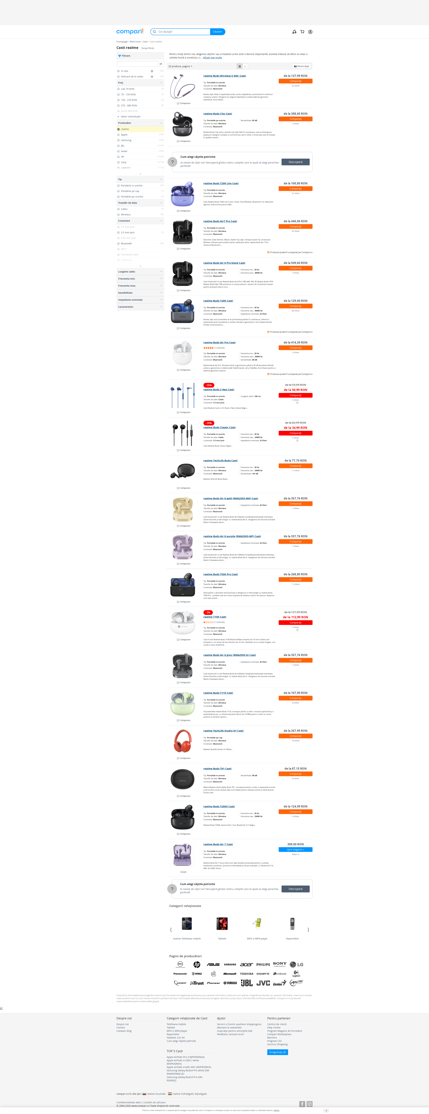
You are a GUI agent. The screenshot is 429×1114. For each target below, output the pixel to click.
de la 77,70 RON (296, 460)
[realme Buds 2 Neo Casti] (185, 395)
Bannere (272, 1037)
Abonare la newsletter (229, 1027)
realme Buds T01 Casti (217, 768)
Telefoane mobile (176, 1024)
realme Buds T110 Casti (218, 693)
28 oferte (295, 310)
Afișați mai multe (212, 57)
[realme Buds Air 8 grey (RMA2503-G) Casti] (185, 665)
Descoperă (295, 162)
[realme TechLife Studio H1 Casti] (185, 741)
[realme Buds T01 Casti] (185, 779)
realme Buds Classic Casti (219, 427)
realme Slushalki (156, 1093)
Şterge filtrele (147, 48)
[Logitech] (296, 973)
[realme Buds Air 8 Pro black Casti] (185, 273)
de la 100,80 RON (296, 183)
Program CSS (274, 1040)
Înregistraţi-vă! (277, 1052)
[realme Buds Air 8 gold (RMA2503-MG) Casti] (185, 509)
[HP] (197, 964)
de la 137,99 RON (296, 76)
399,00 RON (295, 844)
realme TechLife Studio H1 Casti (223, 730)
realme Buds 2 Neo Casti (218, 389)
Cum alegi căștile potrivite (197, 157)
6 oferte (295, 816)
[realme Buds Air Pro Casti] (185, 353)
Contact (120, 1027)
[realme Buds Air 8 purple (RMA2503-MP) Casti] (185, 546)
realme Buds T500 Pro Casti (220, 574)
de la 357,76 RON (296, 498)
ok (161, 63)
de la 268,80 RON (296, 574)
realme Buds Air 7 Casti (218, 844)
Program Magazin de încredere (284, 1030)
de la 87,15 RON (296, 768)
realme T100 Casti (214, 617)
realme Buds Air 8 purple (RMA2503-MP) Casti (232, 536)
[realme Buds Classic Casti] (185, 433)
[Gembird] (180, 983)
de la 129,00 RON (296, 301)
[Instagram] (310, 1103)
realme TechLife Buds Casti (220, 460)
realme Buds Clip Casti (217, 113)
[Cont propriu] (310, 31)
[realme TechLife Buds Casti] (185, 471)
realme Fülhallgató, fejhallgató (190, 1093)
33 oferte (295, 231)
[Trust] (197, 983)
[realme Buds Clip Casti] (185, 124)
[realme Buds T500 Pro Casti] (185, 584)
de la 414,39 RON (296, 342)
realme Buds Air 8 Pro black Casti (224, 263)
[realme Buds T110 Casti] (185, 703)
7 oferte (295, 508)
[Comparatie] (294, 31)
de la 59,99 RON (295, 385)
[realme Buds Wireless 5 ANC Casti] (185, 86)
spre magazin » (295, 849)
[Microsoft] (230, 973)
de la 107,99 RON (296, 693)
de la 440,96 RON (296, 221)
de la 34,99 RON (295, 428)
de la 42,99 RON (295, 423)
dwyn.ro (295, 854)
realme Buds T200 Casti (218, 300)
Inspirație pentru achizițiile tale (234, 1030)
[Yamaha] (230, 983)
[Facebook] (302, 1103)
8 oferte (295, 702)
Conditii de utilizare (154, 1102)
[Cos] (302, 31)
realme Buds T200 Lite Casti (221, 183)
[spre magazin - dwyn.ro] (185, 854)
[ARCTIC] (296, 983)
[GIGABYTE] (263, 973)
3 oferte (295, 273)
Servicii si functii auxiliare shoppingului (239, 1024)
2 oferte (295, 123)
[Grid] (245, 66)
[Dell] (180, 964)
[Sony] (280, 964)
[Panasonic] (180, 973)
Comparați (295, 81)
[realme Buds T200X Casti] (185, 817)
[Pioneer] (213, 983)
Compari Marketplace (279, 1034)
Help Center (274, 1027)
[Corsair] (280, 973)
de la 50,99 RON (295, 390)
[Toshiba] (246, 973)
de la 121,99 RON (295, 612)
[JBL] (246, 983)
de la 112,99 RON (295, 617)
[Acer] (246, 964)
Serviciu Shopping (277, 1044)
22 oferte (295, 85)
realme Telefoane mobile (187, 938)
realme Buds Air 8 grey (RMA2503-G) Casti (229, 655)
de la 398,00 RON (296, 114)
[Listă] (239, 66)
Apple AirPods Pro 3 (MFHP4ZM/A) (185, 1057)
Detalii (183, 871)
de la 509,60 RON (296, 263)
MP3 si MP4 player (257, 938)
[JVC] (263, 983)
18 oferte (295, 740)
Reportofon (292, 938)
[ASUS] (213, 964)
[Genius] (280, 983)
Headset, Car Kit (176, 1037)
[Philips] (263, 964)
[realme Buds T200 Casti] (185, 311)
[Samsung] (230, 964)
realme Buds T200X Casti (219, 806)
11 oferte (295, 470)
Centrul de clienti (277, 1024)
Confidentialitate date (128, 1102)
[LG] (296, 964)
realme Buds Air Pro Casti (219, 342)
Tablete (222, 938)
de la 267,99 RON (296, 731)
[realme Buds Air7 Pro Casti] (185, 231)
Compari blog (124, 1030)
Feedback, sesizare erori (230, 1034)
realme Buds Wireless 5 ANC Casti (224, 76)
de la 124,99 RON (296, 806)
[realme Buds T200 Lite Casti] (185, 194)
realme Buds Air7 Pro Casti (220, 221)
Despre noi (122, 1024)
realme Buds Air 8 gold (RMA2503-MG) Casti (230, 498)
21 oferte (295, 193)
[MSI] (197, 973)
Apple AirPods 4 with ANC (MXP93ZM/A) (189, 1067)
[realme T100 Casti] (185, 622)
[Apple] (213, 973)
